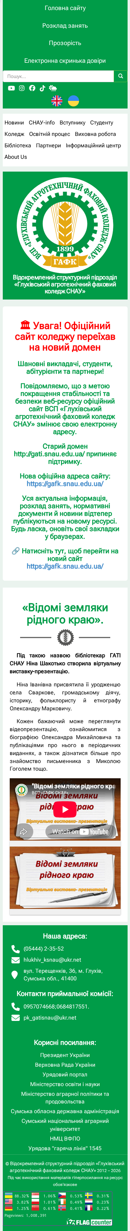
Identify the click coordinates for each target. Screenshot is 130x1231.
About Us (16, 157)
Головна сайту (65, 7)
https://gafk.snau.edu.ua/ (65, 483)
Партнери (48, 145)
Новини (14, 122)
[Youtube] (11, 88)
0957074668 (39, 1006)
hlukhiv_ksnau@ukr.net (52, 959)
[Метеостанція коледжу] (53, 88)
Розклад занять (65, 25)
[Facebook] (32, 88)
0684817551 (72, 1006)
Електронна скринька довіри (65, 60)
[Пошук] (121, 76)
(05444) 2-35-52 (44, 948)
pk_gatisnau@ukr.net (50, 1017)
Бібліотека (18, 145)
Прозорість (65, 42)
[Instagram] (22, 88)
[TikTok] (42, 88)
